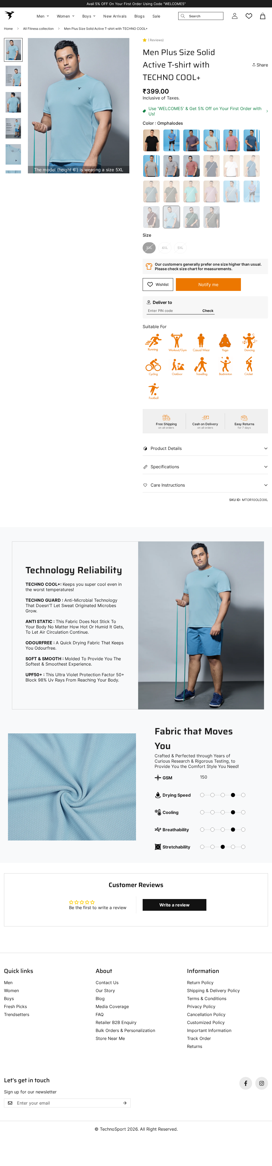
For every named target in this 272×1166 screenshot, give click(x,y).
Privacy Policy (201, 1006)
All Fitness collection (38, 29)
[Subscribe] (125, 1103)
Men (40, 16)
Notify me (208, 284)
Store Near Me (110, 1038)
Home (8, 29)
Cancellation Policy (206, 1014)
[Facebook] (245, 1083)
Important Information (209, 1030)
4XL (165, 248)
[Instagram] (261, 1083)
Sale (156, 16)
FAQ (100, 1014)
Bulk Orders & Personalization (125, 1030)
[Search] (182, 15)
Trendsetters (16, 1014)
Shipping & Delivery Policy (213, 990)
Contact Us (107, 982)
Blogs (139, 16)
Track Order (199, 1038)
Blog (100, 998)
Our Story (105, 990)
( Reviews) (156, 40)
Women (63, 16)
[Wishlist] (249, 16)
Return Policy (200, 982)
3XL (149, 248)
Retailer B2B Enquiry (116, 1022)
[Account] (234, 16)
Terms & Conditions (206, 998)
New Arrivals (114, 16)
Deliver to (162, 302)
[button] (263, 16)
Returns (194, 1046)
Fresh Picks (15, 1006)
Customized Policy (206, 1022)
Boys (86, 16)
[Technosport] (9, 15)
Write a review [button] (174, 905)
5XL (180, 248)
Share (262, 65)
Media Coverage (112, 1006)
